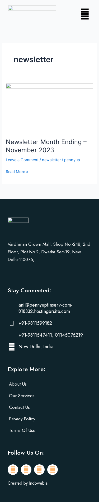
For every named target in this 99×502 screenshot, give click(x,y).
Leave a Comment (22, 160)
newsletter (51, 160)
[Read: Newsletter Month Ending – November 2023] (49, 107)
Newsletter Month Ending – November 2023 (46, 146)
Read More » (17, 171)
